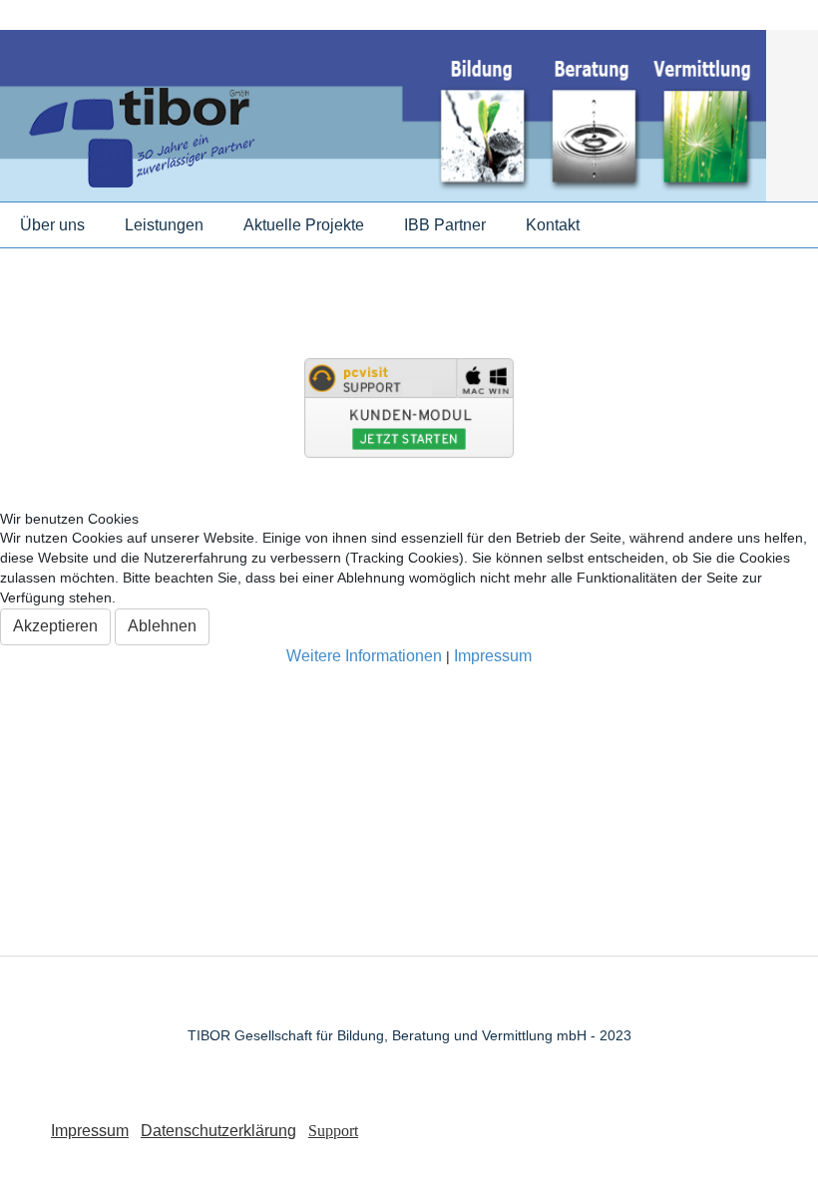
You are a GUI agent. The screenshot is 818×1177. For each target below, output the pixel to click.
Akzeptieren (55, 625)
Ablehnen (162, 625)
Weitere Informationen (364, 655)
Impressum (493, 655)
